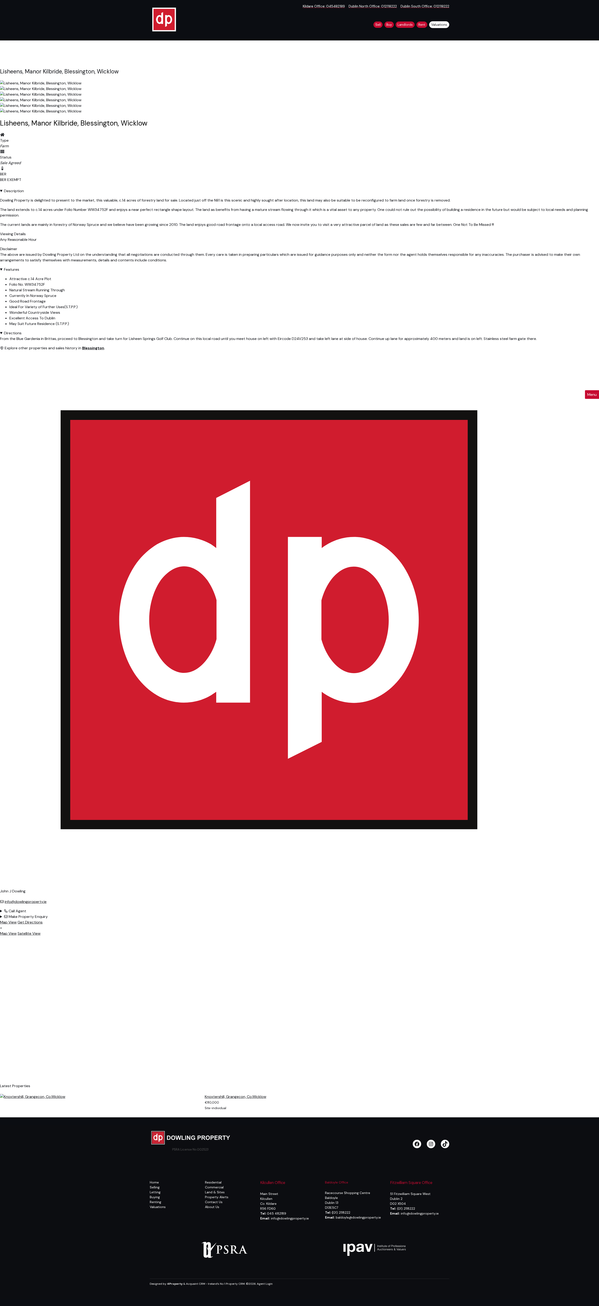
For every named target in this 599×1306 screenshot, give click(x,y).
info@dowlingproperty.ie (26, 901)
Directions (13, 333)
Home (154, 1182)
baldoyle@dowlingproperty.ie (358, 1217)
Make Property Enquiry (28, 916)
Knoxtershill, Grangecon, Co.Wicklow (235, 1096)
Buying (155, 1197)
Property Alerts (216, 1197)
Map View (8, 922)
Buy (389, 24)
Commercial (214, 1187)
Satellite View (29, 933)
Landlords (405, 24)
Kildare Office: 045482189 (324, 6)
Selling (155, 1187)
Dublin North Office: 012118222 (373, 6)
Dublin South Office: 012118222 (425, 6)
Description (14, 190)
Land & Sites (215, 1192)
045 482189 (276, 1213)
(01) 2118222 (406, 1208)
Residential (213, 1182)
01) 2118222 (341, 1212)
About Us (212, 1207)
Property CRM (235, 1284)
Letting (155, 1192)
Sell (378, 24)
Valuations (439, 24)
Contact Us (214, 1202)
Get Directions (30, 922)
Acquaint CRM (195, 1284)
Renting (155, 1202)
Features (11, 269)
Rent (421, 24)
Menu (592, 394)
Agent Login (265, 1284)
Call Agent (17, 911)
